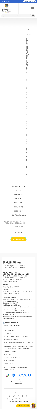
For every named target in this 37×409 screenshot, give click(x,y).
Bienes (27, 29)
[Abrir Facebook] (18, 396)
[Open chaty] (33, 405)
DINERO (18, 232)
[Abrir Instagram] (27, 396)
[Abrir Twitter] (14, 396)
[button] (8, 1)
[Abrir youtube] (10, 396)
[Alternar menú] (32, 8)
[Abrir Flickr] (23, 396)
